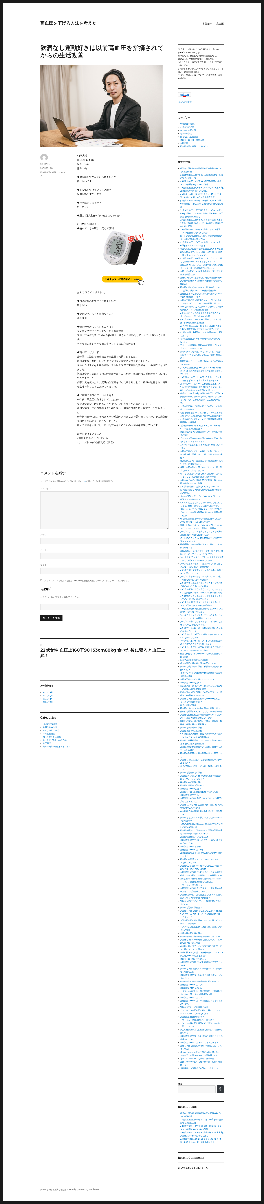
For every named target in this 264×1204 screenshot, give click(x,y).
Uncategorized (50, 724)
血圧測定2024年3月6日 (191, 682)
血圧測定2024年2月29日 (191, 849)
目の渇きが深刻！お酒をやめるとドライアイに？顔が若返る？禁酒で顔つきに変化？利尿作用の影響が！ (201, 489)
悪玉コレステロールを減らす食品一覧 (197, 1058)
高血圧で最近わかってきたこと (194, 837)
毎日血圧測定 (49, 733)
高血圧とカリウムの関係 (191, 730)
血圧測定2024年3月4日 (190, 795)
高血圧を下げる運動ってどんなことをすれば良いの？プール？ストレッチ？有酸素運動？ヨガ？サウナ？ (201, 913)
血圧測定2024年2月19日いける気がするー (199, 1042)
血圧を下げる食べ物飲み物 (55, 740)
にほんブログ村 (185, 102)
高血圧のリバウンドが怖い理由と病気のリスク (201, 708)
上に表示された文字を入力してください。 (60, 597)
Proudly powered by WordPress (84, 1189)
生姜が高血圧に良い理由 (191, 933)
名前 (43, 535)
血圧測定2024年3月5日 (190, 788)
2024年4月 (48, 695)
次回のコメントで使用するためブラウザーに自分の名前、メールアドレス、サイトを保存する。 (87, 580)
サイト (43, 565)
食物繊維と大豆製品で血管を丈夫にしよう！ (200, 1068)
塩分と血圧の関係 (188, 705)
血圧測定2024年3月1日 (190, 846)
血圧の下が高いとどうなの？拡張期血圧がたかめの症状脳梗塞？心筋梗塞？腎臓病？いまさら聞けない (201, 280)
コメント (45, 488)
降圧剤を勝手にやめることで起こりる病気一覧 (201, 711)
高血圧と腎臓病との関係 (191, 772)
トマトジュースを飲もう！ (192, 885)
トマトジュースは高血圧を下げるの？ (197, 1020)
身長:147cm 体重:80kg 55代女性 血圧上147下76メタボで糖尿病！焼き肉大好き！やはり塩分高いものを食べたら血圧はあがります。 (201, 386)
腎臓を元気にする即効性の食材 (194, 1007)
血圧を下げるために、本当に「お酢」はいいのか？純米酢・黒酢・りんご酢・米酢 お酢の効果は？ (201, 454)
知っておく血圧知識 (52, 737)
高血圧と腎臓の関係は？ (191, 907)
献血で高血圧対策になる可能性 (194, 660)
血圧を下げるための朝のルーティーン (197, 679)
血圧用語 (47, 743)
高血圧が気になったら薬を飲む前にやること (200, 981)
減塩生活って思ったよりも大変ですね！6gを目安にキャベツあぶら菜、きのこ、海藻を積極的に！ (201, 354)
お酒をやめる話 (50, 727)
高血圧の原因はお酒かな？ (192, 785)
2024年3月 (48, 698)
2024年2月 (48, 702)
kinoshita (45, 164)
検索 (180, 1083)
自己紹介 (207, 23)
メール (44, 550)
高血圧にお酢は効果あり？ (192, 1016)
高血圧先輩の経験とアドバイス (57, 746)
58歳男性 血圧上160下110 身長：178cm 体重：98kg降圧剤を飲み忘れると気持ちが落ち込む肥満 (201, 203)
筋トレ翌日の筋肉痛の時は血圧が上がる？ (199, 663)
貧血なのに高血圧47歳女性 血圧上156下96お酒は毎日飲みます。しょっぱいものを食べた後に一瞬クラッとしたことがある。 (201, 251)
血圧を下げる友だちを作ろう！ (194, 959)
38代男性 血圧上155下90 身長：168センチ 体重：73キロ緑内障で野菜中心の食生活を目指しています (201, 370)
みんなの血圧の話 (51, 730)
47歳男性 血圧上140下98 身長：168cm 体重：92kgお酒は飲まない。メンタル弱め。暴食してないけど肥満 (201, 223)
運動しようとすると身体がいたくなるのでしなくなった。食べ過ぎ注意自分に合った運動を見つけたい (201, 512)
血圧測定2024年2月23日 (191, 988)
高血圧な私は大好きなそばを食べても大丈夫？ (201, 936)
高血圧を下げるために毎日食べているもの (199, 792)
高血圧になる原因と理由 (191, 782)
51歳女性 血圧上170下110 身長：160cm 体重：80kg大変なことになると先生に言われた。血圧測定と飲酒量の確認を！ (201, 213)
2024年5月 (48, 692)
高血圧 (220, 23)
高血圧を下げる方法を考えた (68, 23)
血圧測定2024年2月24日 (191, 984)
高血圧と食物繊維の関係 (191, 727)
